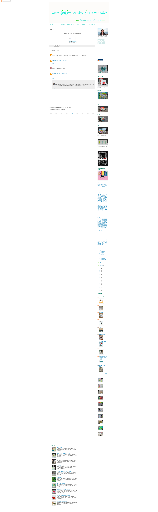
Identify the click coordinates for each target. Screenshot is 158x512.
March (100, 264)
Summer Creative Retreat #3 (102, 254)
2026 (100, 248)
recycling (105, 230)
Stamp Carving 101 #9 (105, 427)
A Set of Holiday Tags (105, 397)
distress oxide (100, 214)
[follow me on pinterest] (104, 41)
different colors (101, 210)
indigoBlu (101, 223)
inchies (99, 223)
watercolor (100, 243)
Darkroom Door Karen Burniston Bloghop (105, 379)
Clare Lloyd (101, 312)
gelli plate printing (101, 220)
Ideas (78, 24)
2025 (100, 268)
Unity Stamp (102, 196)
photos (102, 230)
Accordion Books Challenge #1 (62, 501)
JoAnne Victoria (55, 60)
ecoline (101, 217)
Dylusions (99, 190)
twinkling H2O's (100, 241)
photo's (99, 230)
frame (98, 219)
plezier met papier (102, 334)
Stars (57, 459)
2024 (100, 270)
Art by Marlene (105, 184)
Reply (53, 63)
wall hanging (104, 242)
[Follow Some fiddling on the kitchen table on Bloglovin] (72, 42)
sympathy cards (103, 239)
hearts (103, 222)
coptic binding (101, 207)
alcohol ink (105, 197)
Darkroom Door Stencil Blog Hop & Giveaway (105, 434)
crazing (106, 208)
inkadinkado (105, 223)
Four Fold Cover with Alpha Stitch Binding (63, 495)
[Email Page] (52, 45)
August (100, 250)
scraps (106, 232)
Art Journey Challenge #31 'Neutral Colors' (64, 471)
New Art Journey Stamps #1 (61, 483)
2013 (100, 286)
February (101, 265)
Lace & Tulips (105, 390)
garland (103, 219)
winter (103, 243)
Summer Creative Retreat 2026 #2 (102, 256)
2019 (100, 277)
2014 (100, 284)
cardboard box (100, 203)
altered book (102, 198)
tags (106, 239)
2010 (100, 290)
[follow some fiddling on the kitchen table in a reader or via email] (101, 41)
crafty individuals (101, 208)
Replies (55, 80)
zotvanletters (101, 305)
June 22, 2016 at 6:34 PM (62, 60)
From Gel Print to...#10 (60, 465)
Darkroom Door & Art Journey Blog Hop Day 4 (64, 489)
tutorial (106, 240)
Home (51, 24)
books (102, 201)
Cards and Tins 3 (105, 384)
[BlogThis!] (55, 46)
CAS (102, 185)
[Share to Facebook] (57, 46)
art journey (100, 200)
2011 (100, 289)
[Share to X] (56, 46)
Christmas (102, 186)
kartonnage (99, 224)
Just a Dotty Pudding (102, 341)
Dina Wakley (101, 187)
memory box (105, 226)
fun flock (101, 219)
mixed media (104, 227)
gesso (106, 220)
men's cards (100, 227)
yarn (102, 244)
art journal (105, 199)
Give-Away (105, 402)
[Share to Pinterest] (58, 46)
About (56, 24)
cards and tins (101, 204)
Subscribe (84, 24)
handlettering (99, 222)
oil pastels (103, 228)
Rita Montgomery (55, 73)
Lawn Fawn (102, 193)
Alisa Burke (101, 184)
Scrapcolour (101, 319)
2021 (100, 274)
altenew (99, 198)
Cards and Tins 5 (105, 408)
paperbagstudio (105, 229)
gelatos (106, 219)
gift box (99, 221)
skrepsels (100, 327)
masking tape (102, 225)
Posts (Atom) (56, 115)
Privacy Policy (92, 24)
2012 (100, 287)
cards (105, 203)
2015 (100, 283)
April (100, 262)
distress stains (100, 216)
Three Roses (105, 414)
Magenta (106, 193)
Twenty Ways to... (59, 477)
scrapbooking (105, 231)
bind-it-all (99, 201)
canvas (106, 201)
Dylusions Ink (103, 190)
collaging (102, 206)
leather (106, 224)
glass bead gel (104, 221)
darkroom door (102, 209)
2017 (100, 280)
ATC (98, 184)
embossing (105, 217)
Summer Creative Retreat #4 (102, 252)
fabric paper (102, 218)
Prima (98, 195)
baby (106, 200)
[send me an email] (99, 41)
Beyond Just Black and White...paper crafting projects (103, 357)
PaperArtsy (100, 194)
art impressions (100, 199)
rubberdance (100, 231)
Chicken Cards (59, 447)
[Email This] (54, 46)
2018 (100, 278)
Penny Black (105, 194)
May (100, 261)
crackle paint (105, 207)
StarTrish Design (102, 195)
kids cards (103, 224)
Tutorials (63, 24)
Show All (106, 373)
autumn (104, 200)
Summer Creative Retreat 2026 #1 (102, 259)
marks (99, 225)
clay (103, 205)
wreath (101, 244)
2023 (100, 271)
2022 (100, 273)
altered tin (105, 198)
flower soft (105, 218)
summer (99, 239)
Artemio (99, 185)
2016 (100, 281)
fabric (98, 218)
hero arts (105, 222)
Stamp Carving (70, 24)
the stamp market (101, 240)
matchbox (101, 226)
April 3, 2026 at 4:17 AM (63, 73)
